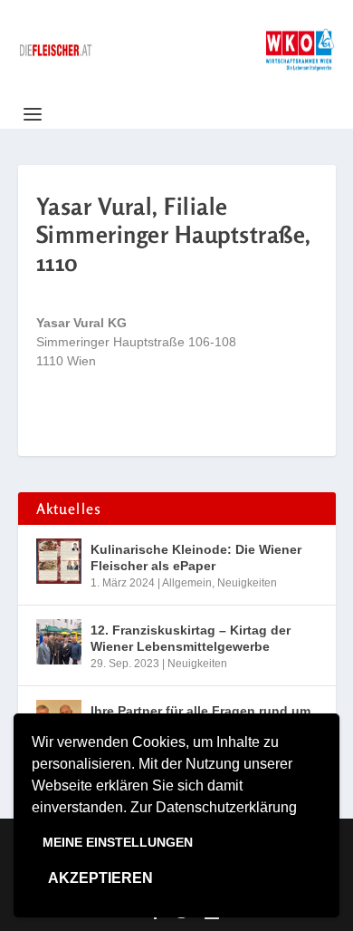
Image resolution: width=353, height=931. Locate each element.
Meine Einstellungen (118, 842)
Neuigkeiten (247, 583)
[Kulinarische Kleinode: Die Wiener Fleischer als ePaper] (58, 561)
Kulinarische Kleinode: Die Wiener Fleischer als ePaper (196, 557)
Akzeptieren (100, 878)
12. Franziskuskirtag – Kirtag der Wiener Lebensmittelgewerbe (191, 638)
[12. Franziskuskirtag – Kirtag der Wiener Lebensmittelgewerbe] (58, 641)
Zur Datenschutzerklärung (213, 807)
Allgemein (187, 583)
